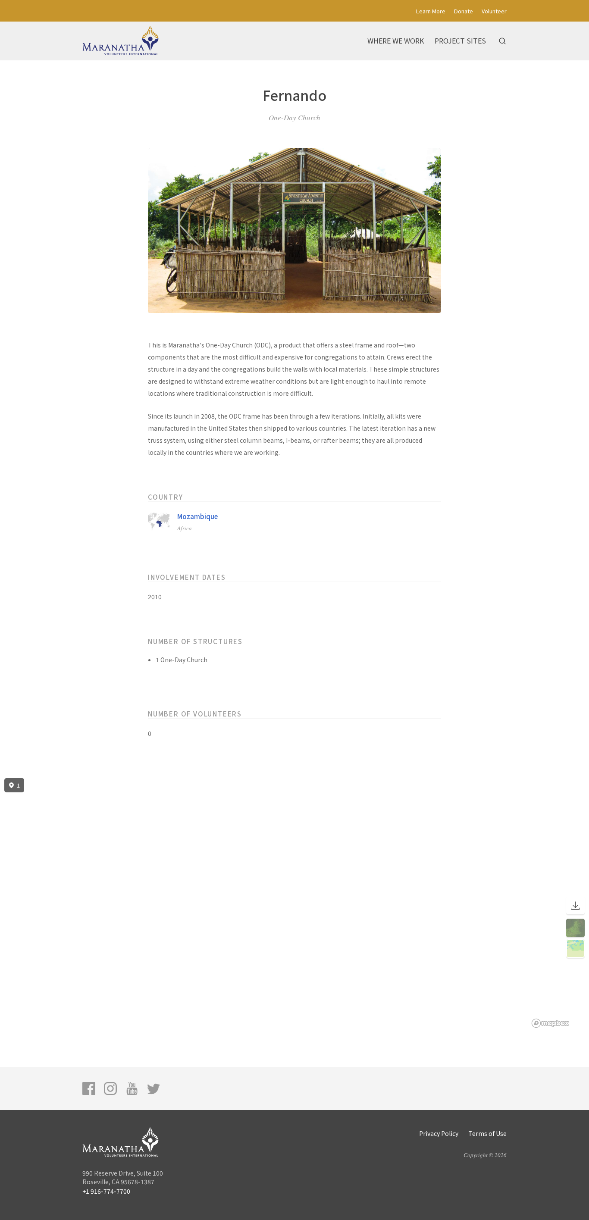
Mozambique (197, 516)
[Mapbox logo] (550, 1023)
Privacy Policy (438, 1133)
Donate (463, 11)
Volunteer (494, 11)
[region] (294, 903)
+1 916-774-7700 (106, 1191)
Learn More (430, 11)
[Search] (502, 41)
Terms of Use (487, 1133)
